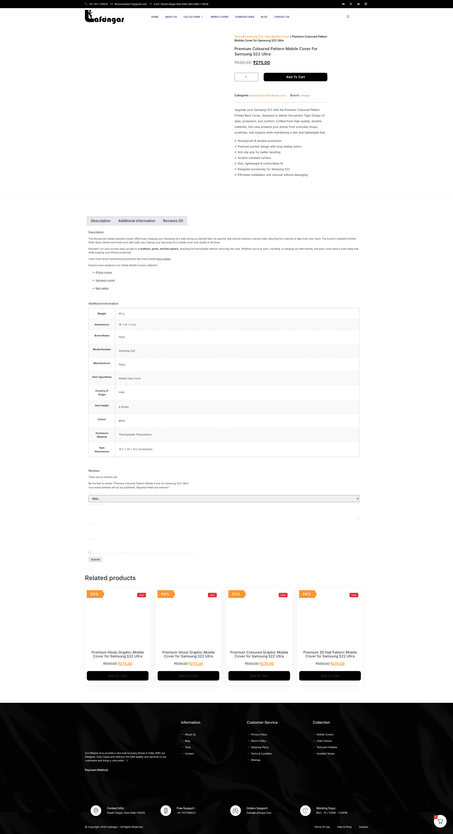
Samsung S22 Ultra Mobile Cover (267, 36)
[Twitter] (351, 4)
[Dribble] (365, 4)
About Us (171, 16)
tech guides (163, 258)
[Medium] (358, 4)
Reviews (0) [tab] (173, 221)
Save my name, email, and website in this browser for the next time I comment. (143, 553)
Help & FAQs (344, 826)
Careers (363, 826)
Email (93, 538)
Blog (264, 16)
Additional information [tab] (136, 221)
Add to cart (295, 77)
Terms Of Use (322, 826)
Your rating (96, 493)
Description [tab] (100, 221)
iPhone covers (104, 272)
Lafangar (305, 95)
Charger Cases (244, 16)
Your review (97, 504)
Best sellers (102, 288)
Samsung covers (105, 280)
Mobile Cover (219, 16)
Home (154, 16)
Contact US (281, 16)
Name (93, 524)
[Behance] (343, 4)
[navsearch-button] (348, 16)
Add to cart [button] (117, 676)
